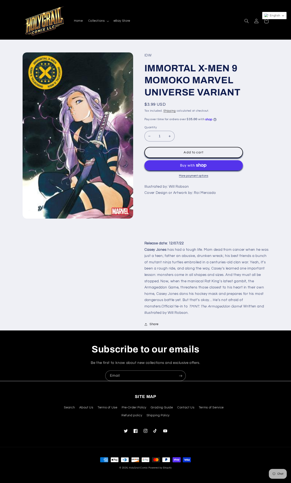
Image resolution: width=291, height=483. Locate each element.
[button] (98, 21)
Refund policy (131, 415)
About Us (86, 407)
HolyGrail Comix (138, 468)
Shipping (169, 111)
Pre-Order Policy (134, 407)
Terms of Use (107, 407)
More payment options (193, 175)
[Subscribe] (181, 376)
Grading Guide (162, 407)
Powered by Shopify (160, 468)
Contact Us (185, 407)
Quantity (150, 127)
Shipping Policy (158, 415)
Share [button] (154, 324)
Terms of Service (211, 407)
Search (69, 407)
